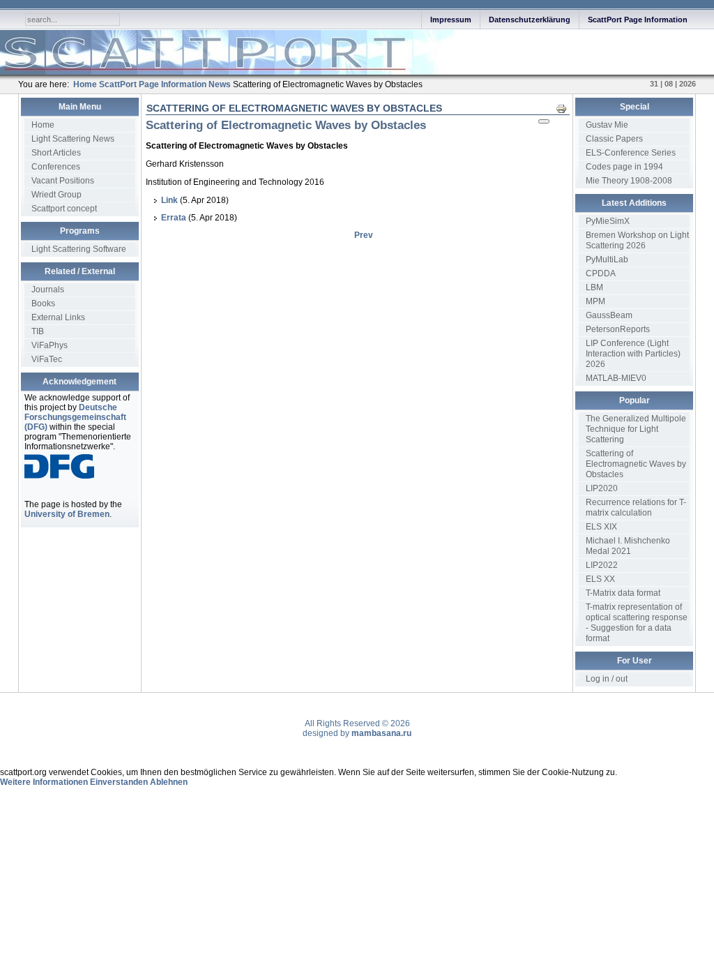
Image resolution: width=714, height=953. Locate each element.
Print (565, 108)
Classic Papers (614, 139)
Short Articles (56, 153)
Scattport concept (64, 208)
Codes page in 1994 (624, 167)
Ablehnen (169, 782)
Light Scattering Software (78, 249)
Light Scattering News (72, 139)
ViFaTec (46, 359)
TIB (37, 331)
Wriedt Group (56, 195)
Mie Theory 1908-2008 (629, 181)
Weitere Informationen (44, 782)
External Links (58, 317)
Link (169, 200)
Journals (47, 289)
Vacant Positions (62, 181)
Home (42, 125)
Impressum (450, 19)
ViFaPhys (49, 345)
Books (43, 303)
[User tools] (543, 121)
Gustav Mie (607, 125)
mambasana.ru (381, 733)
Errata (173, 218)
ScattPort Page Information (638, 19)
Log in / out (607, 679)
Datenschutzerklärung (529, 19)
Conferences (55, 167)
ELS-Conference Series (631, 153)
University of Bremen (66, 514)
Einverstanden (119, 782)
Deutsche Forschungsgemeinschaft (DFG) (75, 417)
